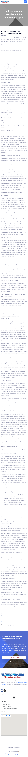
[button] (14, 697)
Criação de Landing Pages (14, 754)
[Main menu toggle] (25, 1)
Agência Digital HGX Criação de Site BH (13, 753)
